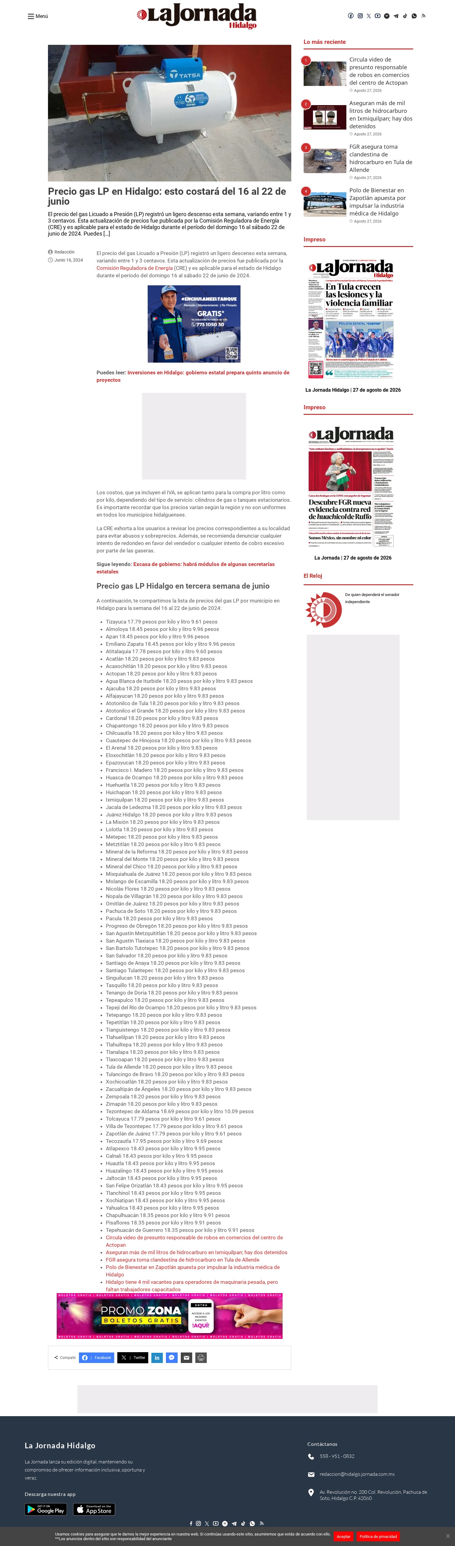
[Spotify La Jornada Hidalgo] (387, 16)
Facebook (101, 1358)
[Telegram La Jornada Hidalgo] (396, 16)
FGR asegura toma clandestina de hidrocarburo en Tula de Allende (182, 1260)
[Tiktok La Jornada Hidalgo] (405, 16)
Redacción (64, 251)
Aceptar (343, 1536)
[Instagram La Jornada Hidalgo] (360, 16)
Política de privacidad (378, 1536)
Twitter (137, 1358)
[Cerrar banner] (448, 1536)
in (157, 1358)
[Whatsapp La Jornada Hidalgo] (415, 16)
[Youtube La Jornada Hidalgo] (378, 16)
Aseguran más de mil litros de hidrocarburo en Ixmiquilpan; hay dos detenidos (197, 1252)
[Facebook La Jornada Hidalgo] (351, 16)
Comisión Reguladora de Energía (135, 268)
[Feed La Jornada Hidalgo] (424, 16)
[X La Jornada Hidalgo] (368, 16)
